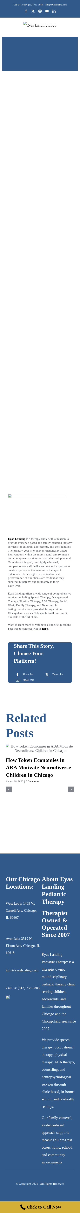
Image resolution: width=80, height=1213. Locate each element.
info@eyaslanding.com (56, 4)
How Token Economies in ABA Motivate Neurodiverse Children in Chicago (38, 767)
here (45, 628)
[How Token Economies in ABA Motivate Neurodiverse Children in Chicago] (40, 748)
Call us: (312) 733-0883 (23, 988)
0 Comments (32, 781)
